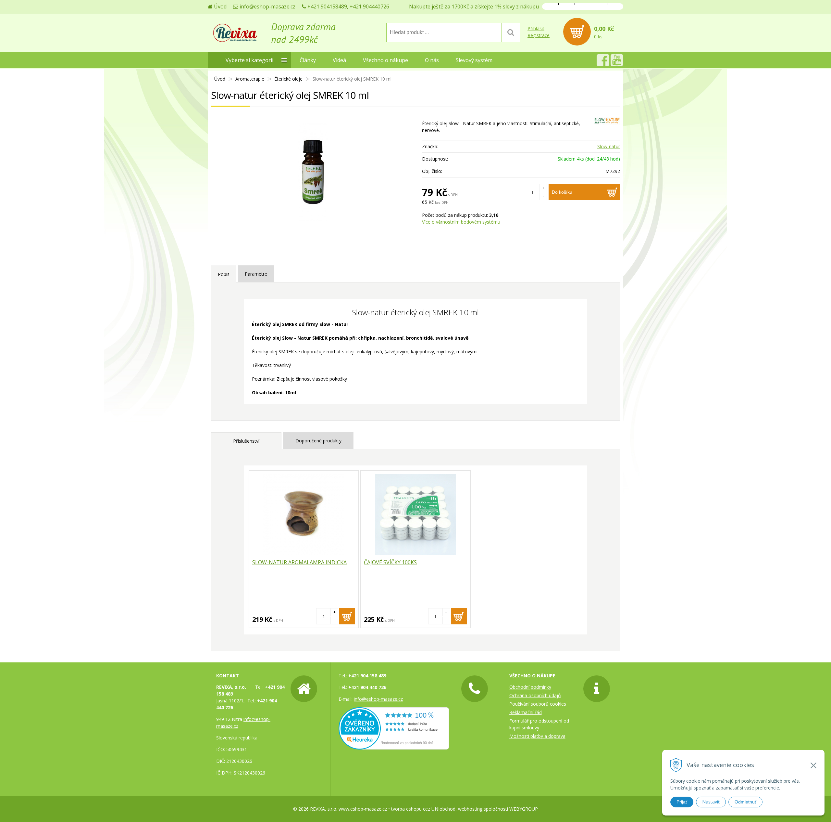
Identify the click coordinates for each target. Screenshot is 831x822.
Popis (223, 274)
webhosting (470, 809)
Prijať (681, 801)
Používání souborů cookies (537, 704)
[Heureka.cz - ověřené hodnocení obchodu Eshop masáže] (394, 746)
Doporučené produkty (318, 440)
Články (308, 60)
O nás (432, 60)
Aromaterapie (249, 79)
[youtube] (617, 63)
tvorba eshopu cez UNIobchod (423, 809)
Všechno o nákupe (385, 60)
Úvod (220, 6)
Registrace (538, 35)
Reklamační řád (525, 712)
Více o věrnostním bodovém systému (461, 222)
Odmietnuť (745, 801)
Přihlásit (535, 28)
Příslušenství (246, 441)
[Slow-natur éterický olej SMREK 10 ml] (313, 172)
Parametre (256, 274)
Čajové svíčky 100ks (390, 562)
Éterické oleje (288, 79)
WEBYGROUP (523, 809)
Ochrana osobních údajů (535, 695)
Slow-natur (608, 146)
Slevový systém (474, 60)
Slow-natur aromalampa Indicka (299, 562)
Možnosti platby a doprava (537, 736)
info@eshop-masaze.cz (267, 6)
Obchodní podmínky (530, 687)
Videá (339, 60)
